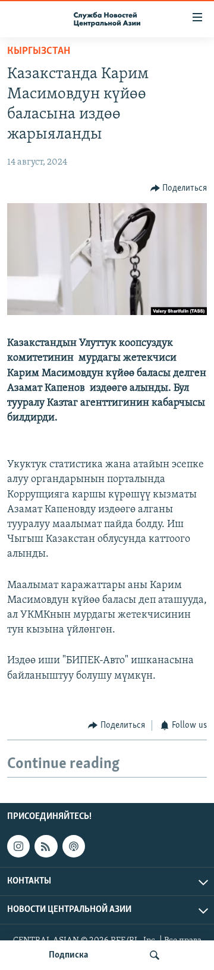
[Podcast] (73, 846)
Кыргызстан (38, 51)
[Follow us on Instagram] (18, 846)
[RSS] (45, 846)
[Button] (178, 188)
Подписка (68, 955)
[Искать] (154, 955)
